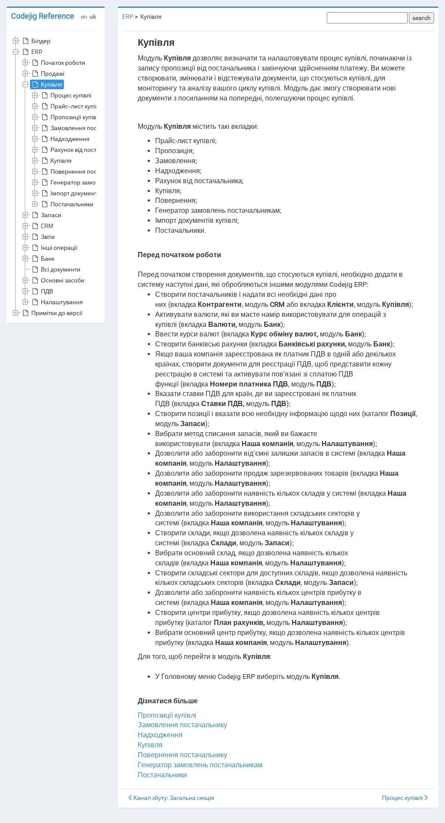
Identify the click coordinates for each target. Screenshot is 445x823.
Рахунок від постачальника (88, 149)
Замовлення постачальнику (89, 128)
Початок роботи (63, 62)
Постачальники (71, 204)
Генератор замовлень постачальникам (200, 765)
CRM (47, 226)
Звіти (48, 236)
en (84, 16)
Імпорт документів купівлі (85, 193)
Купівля (51, 84)
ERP (36, 51)
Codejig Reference (42, 15)
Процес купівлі (70, 95)
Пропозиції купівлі (75, 117)
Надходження (70, 138)
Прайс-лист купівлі (76, 106)
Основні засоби (62, 280)
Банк (47, 258)
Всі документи (60, 269)
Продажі (52, 73)
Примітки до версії (57, 313)
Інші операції (59, 247)
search (421, 17)
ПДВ (47, 291)
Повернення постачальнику (89, 171)
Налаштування (62, 302)
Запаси (51, 215)
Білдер (40, 41)
